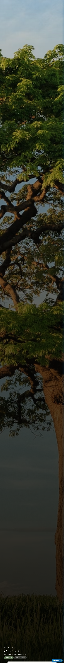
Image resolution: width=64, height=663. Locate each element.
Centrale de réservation (20, 657)
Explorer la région (8, 657)
